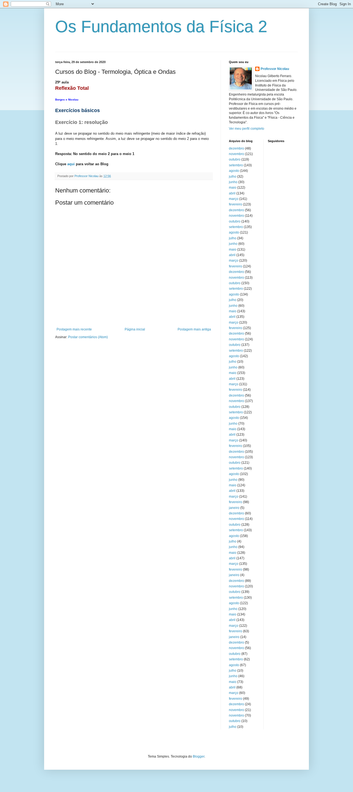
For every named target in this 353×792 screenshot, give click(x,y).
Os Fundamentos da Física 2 (161, 26)
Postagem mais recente (74, 329)
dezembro (236, 148)
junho (233, 182)
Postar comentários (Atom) (88, 337)
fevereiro (235, 204)
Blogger (198, 756)
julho (232, 176)
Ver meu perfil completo (246, 129)
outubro (234, 159)
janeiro (234, 508)
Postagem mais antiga (194, 329)
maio (232, 187)
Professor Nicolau (275, 69)
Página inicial (135, 329)
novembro (236, 154)
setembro (236, 165)
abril (232, 193)
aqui (71, 164)
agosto (234, 171)
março (233, 199)
